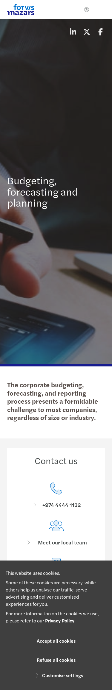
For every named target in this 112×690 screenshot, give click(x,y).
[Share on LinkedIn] (72, 31)
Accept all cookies (56, 640)
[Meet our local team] (56, 533)
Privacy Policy (59, 620)
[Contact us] (56, 495)
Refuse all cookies (56, 659)
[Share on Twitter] (86, 31)
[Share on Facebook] (100, 31)
